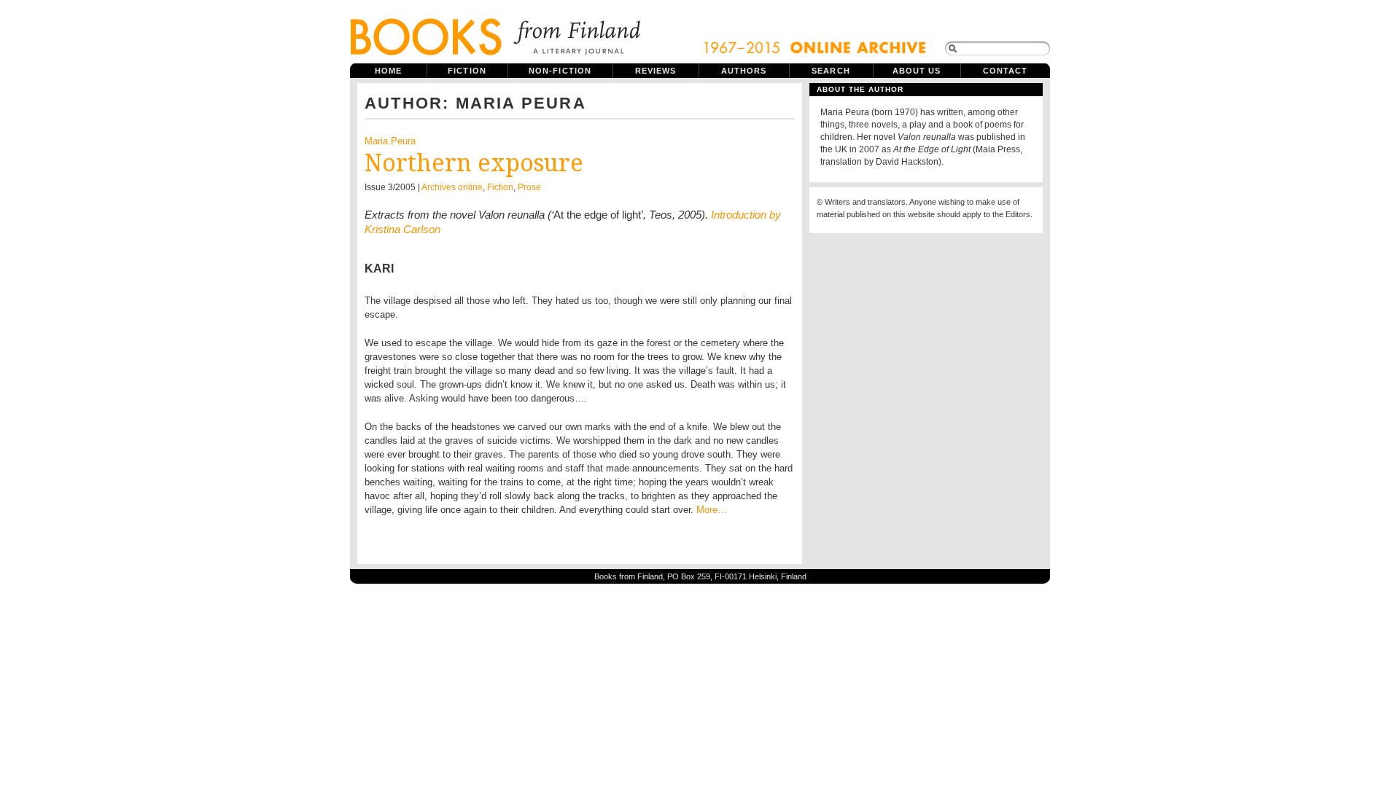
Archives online (452, 187)
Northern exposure (474, 163)
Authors (744, 70)
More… (711, 509)
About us (916, 70)
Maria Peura (390, 141)
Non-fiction (560, 70)
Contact (1005, 70)
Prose (529, 187)
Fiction (467, 70)
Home (388, 70)
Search (831, 70)
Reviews (656, 70)
